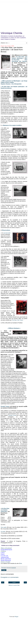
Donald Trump (5, 406)
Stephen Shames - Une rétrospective (11, 84)
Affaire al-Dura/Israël (6, 548)
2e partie (3, 531)
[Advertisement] (14, 16)
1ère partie (4, 527)
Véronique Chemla (11, 33)
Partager (4, 570)
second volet (7, 233)
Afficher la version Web (14, 585)
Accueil (14, 582)
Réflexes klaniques (14, 328)
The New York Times (17, 320)
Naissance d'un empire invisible (12, 125)
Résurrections (6, 230)
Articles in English (5, 562)
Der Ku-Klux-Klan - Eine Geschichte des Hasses (19, 60)
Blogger (16, 616)
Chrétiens (3, 551)
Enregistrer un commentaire (10, 577)
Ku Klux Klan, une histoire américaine (5, 510)
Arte (21, 563)
